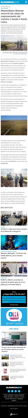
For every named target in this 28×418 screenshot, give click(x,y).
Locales (16, 395)
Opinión (5, 396)
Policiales (21, 396)
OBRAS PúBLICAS (15, 52)
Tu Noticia (16, 396)
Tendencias (20, 398)
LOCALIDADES (21, 52)
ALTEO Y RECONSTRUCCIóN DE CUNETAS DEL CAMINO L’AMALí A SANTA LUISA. (19, 53)
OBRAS (10, 52)
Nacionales (10, 396)
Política (6, 395)
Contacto (14, 400)
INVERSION (7, 52)
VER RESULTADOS (14, 304)
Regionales (10, 395)
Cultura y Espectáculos (11, 398)
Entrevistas (21, 395)
